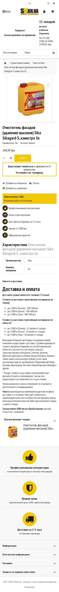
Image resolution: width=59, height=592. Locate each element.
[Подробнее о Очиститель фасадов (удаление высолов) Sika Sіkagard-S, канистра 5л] (13, 432)
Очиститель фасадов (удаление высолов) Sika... (38, 427)
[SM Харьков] (29, 11)
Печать (35, 183)
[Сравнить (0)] (54, 3)
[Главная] (5, 63)
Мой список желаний (48, 3)
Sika (30, 260)
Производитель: (8, 143)
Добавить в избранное (16, 183)
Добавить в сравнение (16, 188)
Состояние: (24, 143)
